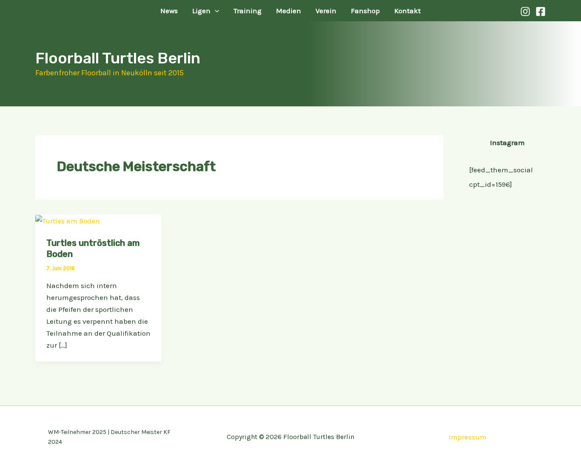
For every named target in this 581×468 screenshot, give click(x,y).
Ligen (201, 10)
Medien (288, 10)
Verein (326, 10)
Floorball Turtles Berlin (117, 58)
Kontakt (407, 10)
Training (248, 10)
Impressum (468, 437)
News (169, 10)
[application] (215, 10)
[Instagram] (525, 11)
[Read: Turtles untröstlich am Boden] (67, 220)
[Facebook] (540, 11)
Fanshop (365, 10)
